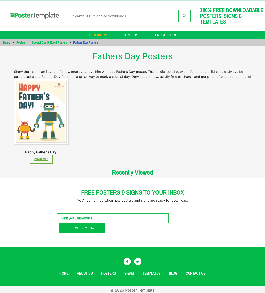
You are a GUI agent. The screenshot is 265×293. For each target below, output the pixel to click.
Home (6, 42)
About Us (85, 273)
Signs (127, 35)
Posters (94, 35)
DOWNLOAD (41, 159)
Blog (173, 273)
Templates (162, 35)
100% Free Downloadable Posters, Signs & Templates (231, 16)
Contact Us (196, 273)
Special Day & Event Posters (49, 42)
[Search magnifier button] (184, 16)
